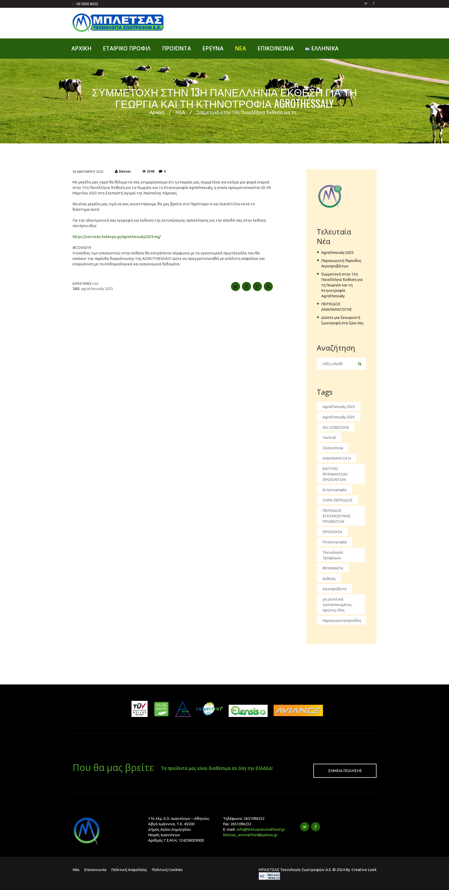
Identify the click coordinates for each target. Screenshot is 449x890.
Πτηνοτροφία (334, 542)
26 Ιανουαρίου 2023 (87, 171)
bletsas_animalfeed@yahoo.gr (250, 835)
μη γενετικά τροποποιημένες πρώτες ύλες (337, 604)
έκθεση (328, 578)
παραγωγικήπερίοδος (341, 620)
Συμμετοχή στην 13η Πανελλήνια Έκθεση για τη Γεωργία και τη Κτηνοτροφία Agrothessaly (342, 285)
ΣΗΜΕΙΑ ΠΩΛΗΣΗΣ (345, 770)
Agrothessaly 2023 (97, 288)
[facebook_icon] (315, 826)
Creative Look (364, 869)
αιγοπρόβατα (334, 588)
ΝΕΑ (180, 112)
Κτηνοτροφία (334, 489)
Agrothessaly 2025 (337, 252)
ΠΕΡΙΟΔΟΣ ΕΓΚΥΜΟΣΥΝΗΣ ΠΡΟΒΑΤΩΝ (336, 516)
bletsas (125, 171)
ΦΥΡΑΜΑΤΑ (332, 568)
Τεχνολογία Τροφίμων (332, 555)
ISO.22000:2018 (335, 427)
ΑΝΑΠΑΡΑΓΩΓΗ (336, 458)
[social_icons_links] (366, 3)
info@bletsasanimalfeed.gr (260, 829)
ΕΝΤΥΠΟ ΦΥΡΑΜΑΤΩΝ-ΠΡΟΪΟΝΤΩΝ (335, 474)
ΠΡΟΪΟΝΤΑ (332, 532)
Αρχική (157, 112)
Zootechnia (332, 448)
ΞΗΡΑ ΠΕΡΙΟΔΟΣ (337, 500)
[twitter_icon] (304, 826)
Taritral (329, 437)
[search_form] (359, 364)
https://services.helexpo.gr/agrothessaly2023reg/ (116, 236)
